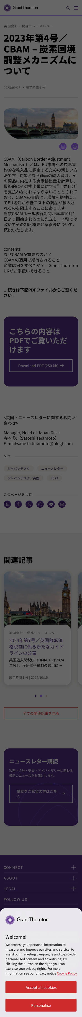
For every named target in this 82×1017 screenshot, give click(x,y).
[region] (41, 962)
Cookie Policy (67, 973)
